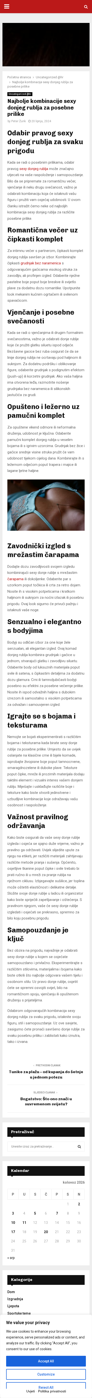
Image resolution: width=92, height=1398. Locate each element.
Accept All (46, 1361)
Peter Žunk (18, 121)
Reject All (46, 1387)
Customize (46, 1374)
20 (46, 1232)
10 (13, 1223)
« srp (11, 1258)
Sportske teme (19, 1313)
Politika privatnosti (52, 1391)
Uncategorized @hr (20, 94)
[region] (46, 1356)
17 (13, 1232)
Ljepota (13, 1306)
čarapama (15, 579)
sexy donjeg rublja (33, 169)
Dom (11, 1292)
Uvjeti (30, 1391)
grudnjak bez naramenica (41, 263)
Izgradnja (15, 1299)
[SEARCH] (79, 1146)
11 (24, 1223)
